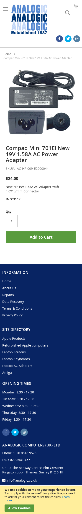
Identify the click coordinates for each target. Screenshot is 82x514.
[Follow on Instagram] (76, 38)
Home (7, 54)
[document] (41, 500)
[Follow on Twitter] (68, 38)
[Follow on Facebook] (59, 38)
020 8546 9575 (25, 453)
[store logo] (29, 19)
